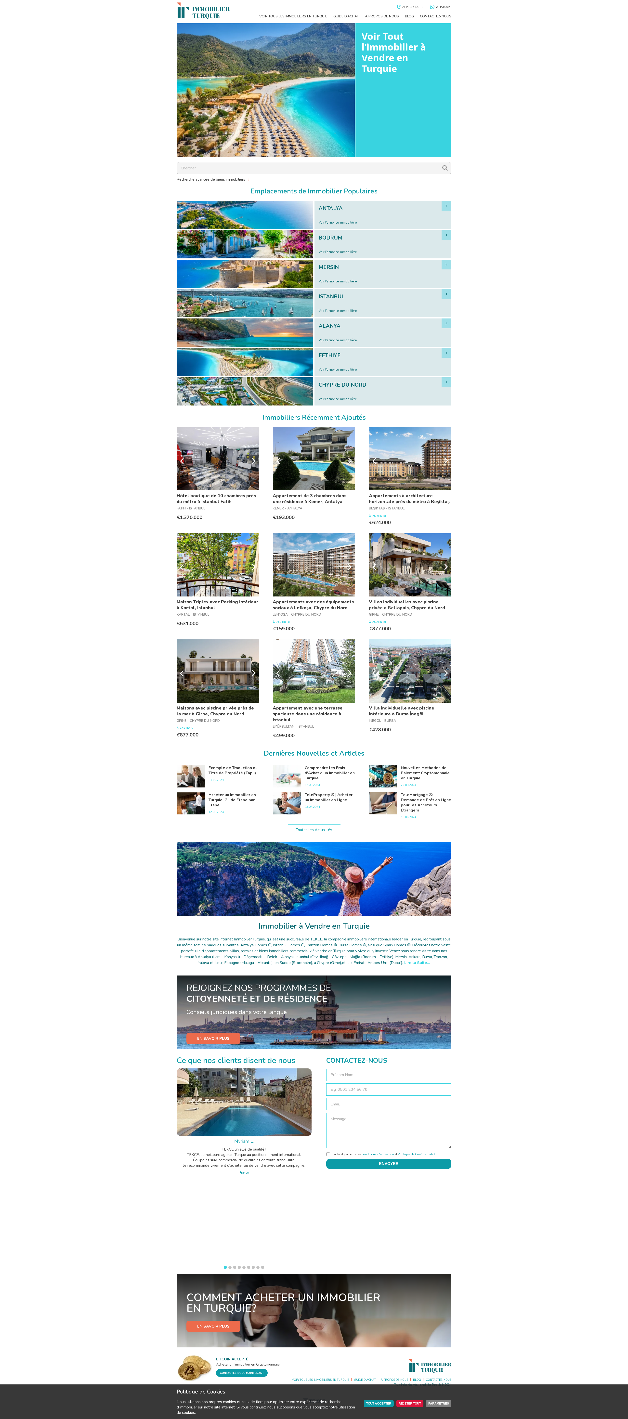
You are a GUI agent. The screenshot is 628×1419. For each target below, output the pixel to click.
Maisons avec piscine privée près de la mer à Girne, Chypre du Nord (215, 711)
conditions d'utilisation (378, 1154)
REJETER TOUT (410, 1403)
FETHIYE (329, 355)
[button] (225, 1267)
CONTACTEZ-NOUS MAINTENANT (242, 1372)
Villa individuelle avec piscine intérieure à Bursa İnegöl (401, 711)
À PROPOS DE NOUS (382, 16)
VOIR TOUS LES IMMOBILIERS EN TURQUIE (293, 16)
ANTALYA (331, 208)
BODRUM (330, 237)
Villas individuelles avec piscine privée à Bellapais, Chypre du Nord (407, 605)
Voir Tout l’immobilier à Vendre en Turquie (394, 52)
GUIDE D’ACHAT (346, 16)
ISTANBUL (332, 296)
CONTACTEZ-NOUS (435, 16)
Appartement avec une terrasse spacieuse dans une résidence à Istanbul (307, 714)
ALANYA (329, 326)
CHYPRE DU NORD (342, 384)
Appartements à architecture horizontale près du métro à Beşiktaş (409, 499)
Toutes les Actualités (314, 830)
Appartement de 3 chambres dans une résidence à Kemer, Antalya (309, 499)
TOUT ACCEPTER (378, 1403)
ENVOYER (389, 1164)
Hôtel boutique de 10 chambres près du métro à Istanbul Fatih (216, 499)
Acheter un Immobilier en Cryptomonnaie (248, 1364)
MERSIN (329, 267)
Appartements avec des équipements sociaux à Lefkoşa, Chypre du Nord (313, 605)
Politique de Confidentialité (416, 1154)
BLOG (409, 16)
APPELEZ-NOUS (412, 7)
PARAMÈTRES (438, 1403)
